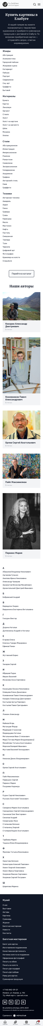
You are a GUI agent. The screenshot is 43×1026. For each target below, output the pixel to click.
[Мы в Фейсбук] (17, 1002)
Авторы (9, 329)
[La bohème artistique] (11, 4)
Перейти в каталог (21, 273)
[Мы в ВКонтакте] (5, 1002)
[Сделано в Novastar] (19, 1015)
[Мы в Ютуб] (23, 1002)
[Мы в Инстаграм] (11, 1002)
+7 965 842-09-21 (10, 990)
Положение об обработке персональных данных (18, 1010)
